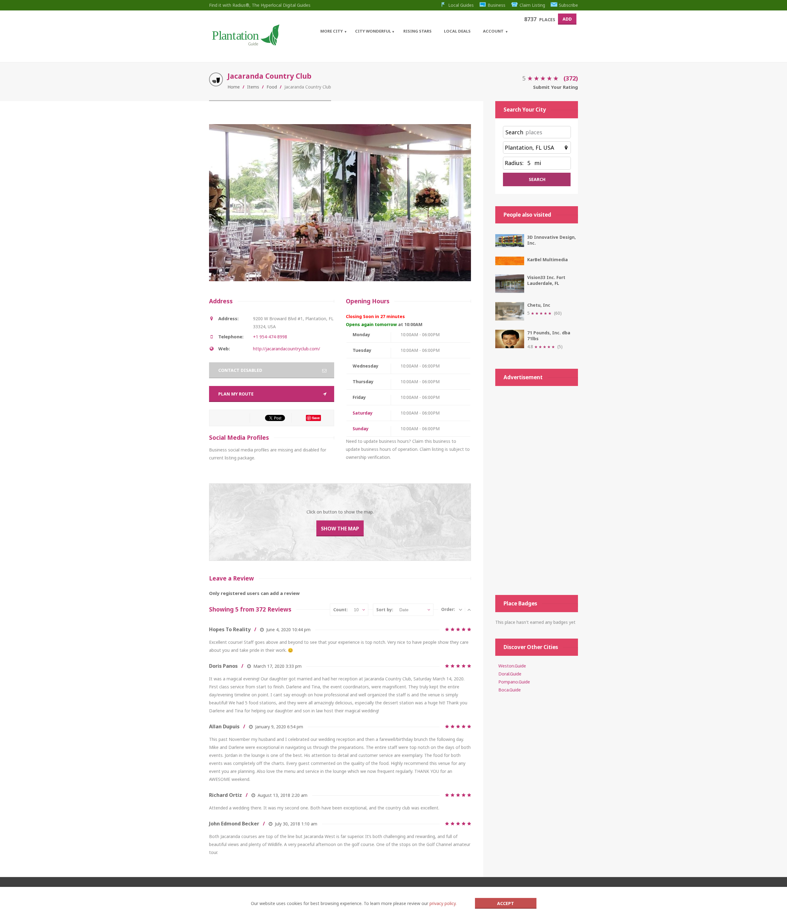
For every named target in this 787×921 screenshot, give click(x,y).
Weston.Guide (512, 666)
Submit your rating (555, 87)
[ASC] (469, 609)
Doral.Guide (509, 674)
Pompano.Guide (514, 682)
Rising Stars (417, 31)
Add (567, 19)
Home (233, 87)
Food (272, 87)
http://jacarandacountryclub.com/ (286, 349)
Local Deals (457, 31)
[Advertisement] (536, 490)
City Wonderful (373, 31)
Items (253, 87)
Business (496, 5)
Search (514, 132)
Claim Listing (532, 5)
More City (331, 31)
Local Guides (461, 5)
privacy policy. (443, 903)
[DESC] (460, 609)
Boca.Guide (509, 690)
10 (356, 609)
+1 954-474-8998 (270, 337)
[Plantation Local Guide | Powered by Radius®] (245, 43)
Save (316, 417)
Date (404, 609)
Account (493, 31)
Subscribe (568, 5)
